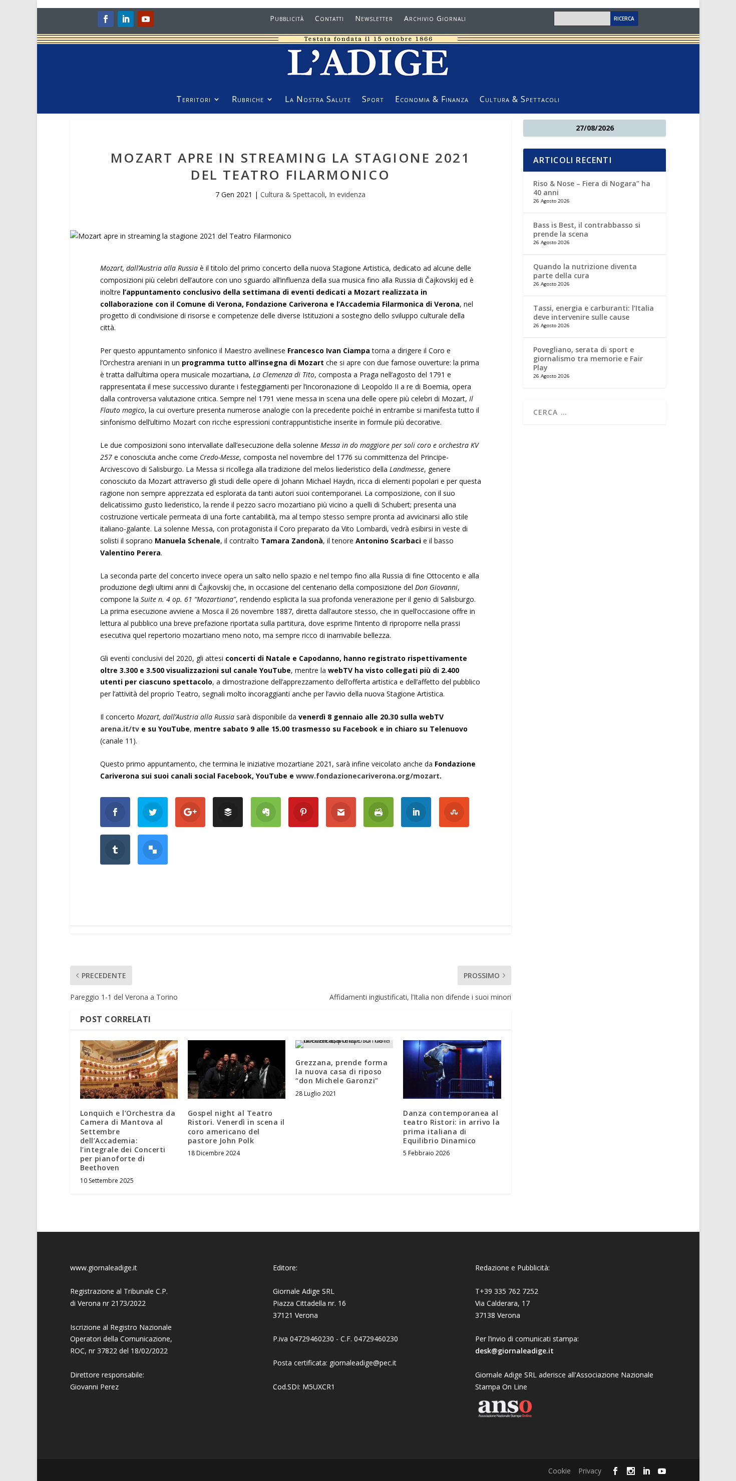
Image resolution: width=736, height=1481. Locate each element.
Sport (373, 100)
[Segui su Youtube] (146, 19)
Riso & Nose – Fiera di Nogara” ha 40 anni (591, 188)
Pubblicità (287, 19)
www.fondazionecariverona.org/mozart (368, 776)
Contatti (329, 19)
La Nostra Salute (318, 100)
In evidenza (347, 194)
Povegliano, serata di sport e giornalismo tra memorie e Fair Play (588, 358)
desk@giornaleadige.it (514, 1350)
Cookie (559, 1470)
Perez (109, 1386)
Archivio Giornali (435, 19)
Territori (193, 100)
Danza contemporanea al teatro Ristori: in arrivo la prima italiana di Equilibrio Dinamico (451, 1126)
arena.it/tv (119, 728)
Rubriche (248, 100)
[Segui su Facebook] (106, 19)
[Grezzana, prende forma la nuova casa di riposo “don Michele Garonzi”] (344, 1044)
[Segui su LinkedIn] (126, 19)
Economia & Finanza (432, 100)
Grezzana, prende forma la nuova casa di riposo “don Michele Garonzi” (341, 1071)
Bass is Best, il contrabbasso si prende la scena (586, 229)
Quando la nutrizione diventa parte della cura (585, 271)
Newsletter (374, 19)
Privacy (589, 1470)
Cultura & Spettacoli (520, 100)
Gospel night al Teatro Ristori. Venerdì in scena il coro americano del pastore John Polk (236, 1126)
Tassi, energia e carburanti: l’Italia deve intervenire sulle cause (593, 312)
